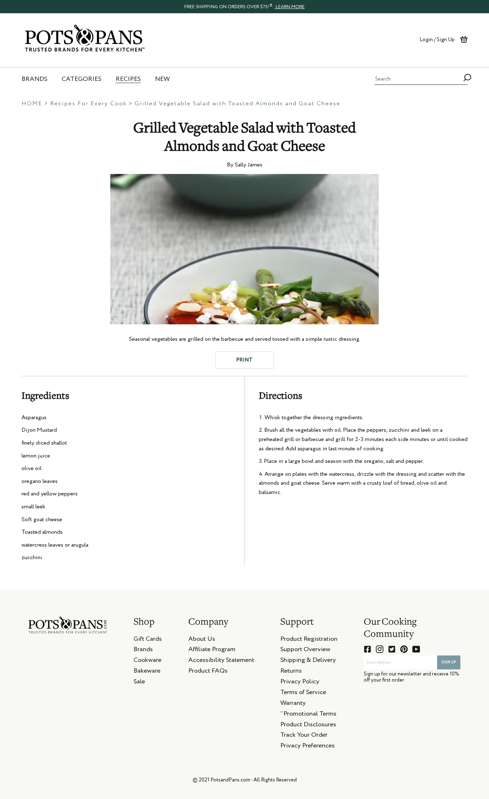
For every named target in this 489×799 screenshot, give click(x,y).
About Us (201, 640)
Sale (139, 682)
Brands (143, 650)
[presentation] (244, 6)
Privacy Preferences (307, 746)
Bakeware (147, 672)
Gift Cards (148, 640)
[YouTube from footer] (416, 649)
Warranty (293, 704)
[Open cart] (464, 39)
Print (244, 360)
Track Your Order (304, 736)
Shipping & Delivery (308, 661)
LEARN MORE (290, 7)
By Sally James (244, 165)
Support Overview (305, 650)
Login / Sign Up (437, 39)
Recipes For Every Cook (88, 104)
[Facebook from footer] (367, 649)
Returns (291, 672)
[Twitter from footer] (392, 649)
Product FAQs (208, 672)
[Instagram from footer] (379, 649)
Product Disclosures (308, 725)
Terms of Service (303, 693)
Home (31, 104)
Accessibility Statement (221, 661)
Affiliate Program (212, 650)
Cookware (147, 661)
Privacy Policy (299, 682)
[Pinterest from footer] (404, 649)
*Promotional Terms (308, 715)
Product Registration (309, 640)
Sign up (448, 662)
